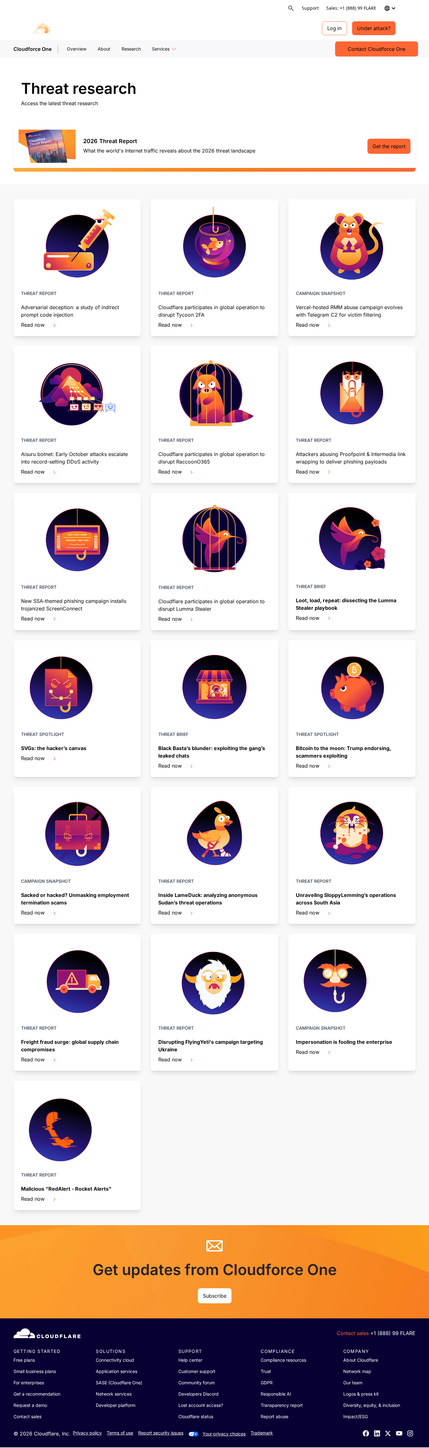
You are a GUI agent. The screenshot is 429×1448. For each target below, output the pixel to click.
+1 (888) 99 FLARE (392, 1333)
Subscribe (214, 1296)
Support (310, 8)
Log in (334, 28)
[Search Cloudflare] (291, 8)
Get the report (388, 146)
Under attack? (373, 28)
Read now (33, 325)
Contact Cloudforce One (376, 49)
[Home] (65, 28)
